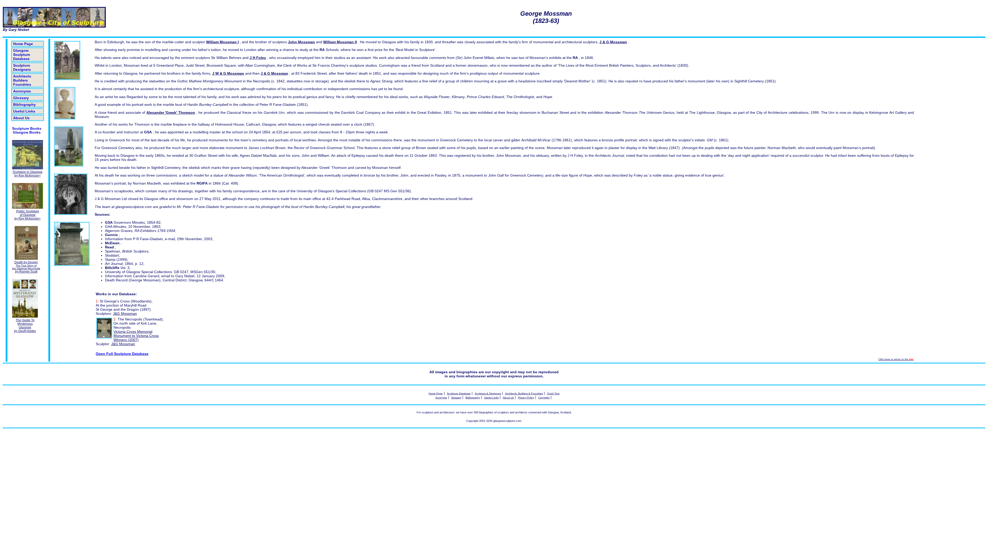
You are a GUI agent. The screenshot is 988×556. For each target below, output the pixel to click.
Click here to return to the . (896, 359)
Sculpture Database (459, 393)
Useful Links (24, 111)
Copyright (544, 397)
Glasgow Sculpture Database (21, 54)
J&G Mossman (125, 313)
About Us (21, 118)
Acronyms (22, 91)
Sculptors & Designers (488, 393)
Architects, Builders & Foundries (524, 393)
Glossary (21, 98)
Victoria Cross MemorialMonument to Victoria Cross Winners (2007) (136, 335)
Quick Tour (553, 393)
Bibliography (24, 104)
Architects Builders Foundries (22, 80)
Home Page (23, 44)
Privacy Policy (526, 397)
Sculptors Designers (22, 67)
